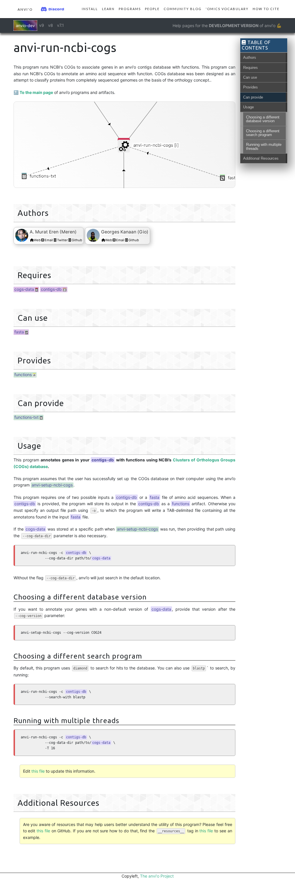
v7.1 (60, 25)
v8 (50, 25)
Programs (130, 9)
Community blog (183, 9)
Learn (108, 9)
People (152, 9)
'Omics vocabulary (227, 9)
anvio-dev (25, 25)
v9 (41, 25)
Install (90, 9)
